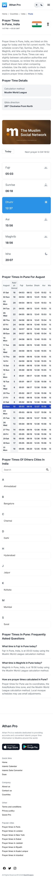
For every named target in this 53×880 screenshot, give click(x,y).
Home (4, 14)
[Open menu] (48, 5)
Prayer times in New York (13, 835)
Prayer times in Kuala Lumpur (15, 851)
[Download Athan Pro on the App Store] (11, 746)
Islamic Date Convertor (12, 770)
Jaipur (7, 572)
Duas (4, 774)
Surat (6, 624)
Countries (14, 14)
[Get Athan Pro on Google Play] (30, 746)
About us (6, 786)
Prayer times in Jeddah (12, 843)
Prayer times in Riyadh (12, 847)
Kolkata (7, 589)
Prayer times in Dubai (11, 839)
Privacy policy (8, 811)
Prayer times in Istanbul (12, 855)
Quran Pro (6, 815)
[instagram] (15, 868)
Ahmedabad (10, 486)
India (23, 14)
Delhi (6, 538)
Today (8, 151)
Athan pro (15, 4)
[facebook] (4, 868)
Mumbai (8, 607)
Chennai (8, 520)
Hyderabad (9, 555)
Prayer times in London (12, 831)
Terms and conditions (11, 807)
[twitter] (9, 868)
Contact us (7, 790)
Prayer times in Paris (11, 827)
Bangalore (9, 503)
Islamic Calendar (9, 766)
